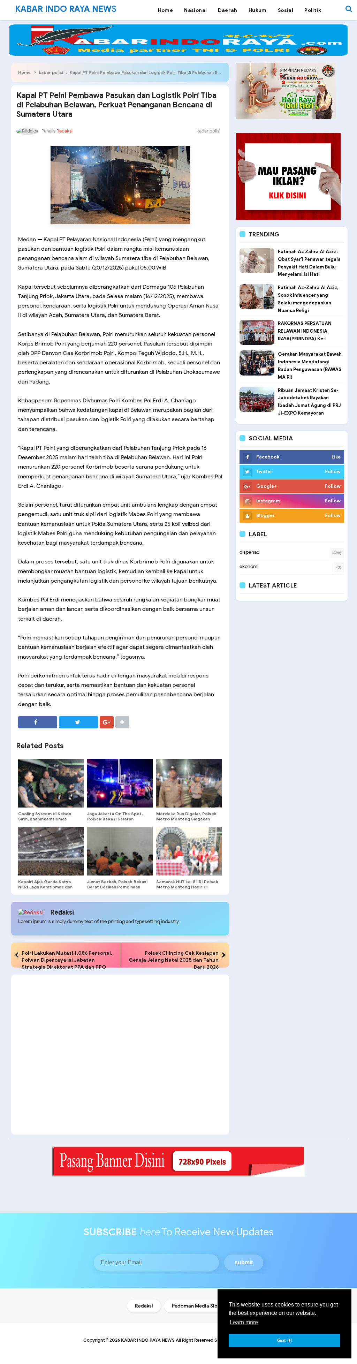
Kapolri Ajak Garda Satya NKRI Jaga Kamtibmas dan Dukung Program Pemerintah (48, 887)
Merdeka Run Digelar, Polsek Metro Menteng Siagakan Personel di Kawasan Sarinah (186, 819)
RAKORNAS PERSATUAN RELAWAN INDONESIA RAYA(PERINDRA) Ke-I (305, 331)
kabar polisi (51, 72)
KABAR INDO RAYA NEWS (148, 1340)
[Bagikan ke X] (78, 722)
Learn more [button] (244, 1322)
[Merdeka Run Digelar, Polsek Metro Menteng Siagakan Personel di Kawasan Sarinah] (189, 783)
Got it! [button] (284, 1340)
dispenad (249, 552)
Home (24, 72)
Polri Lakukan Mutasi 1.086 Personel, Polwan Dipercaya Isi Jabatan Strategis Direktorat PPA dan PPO (67, 960)
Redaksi (62, 912)
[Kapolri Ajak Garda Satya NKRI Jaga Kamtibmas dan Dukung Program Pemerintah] (51, 851)
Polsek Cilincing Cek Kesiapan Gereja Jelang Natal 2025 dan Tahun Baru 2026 (174, 960)
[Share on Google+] (107, 722)
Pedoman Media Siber (197, 1306)
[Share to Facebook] (37, 722)
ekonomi (249, 566)
